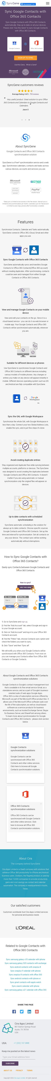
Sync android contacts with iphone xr (25, 978)
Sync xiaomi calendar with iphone (25, 986)
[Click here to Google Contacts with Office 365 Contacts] (25, 44)
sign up (24, 622)
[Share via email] (37, 1011)
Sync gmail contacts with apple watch (25, 982)
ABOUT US (8, 1070)
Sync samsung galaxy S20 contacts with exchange (25, 963)
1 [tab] (22, 121)
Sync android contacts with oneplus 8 (25, 967)
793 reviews (34, 94)
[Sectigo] (37, 72)
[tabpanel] (25, 105)
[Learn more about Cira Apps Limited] (7, 1033)
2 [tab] (25, 121)
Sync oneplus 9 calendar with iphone (25, 971)
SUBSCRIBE (10, 1063)
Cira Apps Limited (19, 1078)
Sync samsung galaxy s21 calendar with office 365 (25, 990)
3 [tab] (29, 121)
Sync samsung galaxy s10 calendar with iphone (25, 959)
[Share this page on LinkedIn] (29, 1011)
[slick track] (25, 928)
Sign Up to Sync (25, 58)
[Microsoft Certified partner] (13, 72)
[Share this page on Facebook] (14, 1011)
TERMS (29, 1070)
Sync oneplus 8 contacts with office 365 (25, 975)
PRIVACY (19, 1070)
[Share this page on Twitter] (21, 1011)
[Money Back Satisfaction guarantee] (25, 72)
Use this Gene (19, 65)
